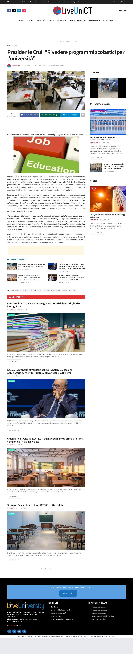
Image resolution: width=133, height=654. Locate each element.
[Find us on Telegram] (19, 10)
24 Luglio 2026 (64, 282)
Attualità (61, 20)
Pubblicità (62, 2)
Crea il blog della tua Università (62, 619)
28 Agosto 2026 (24, 269)
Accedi (123, 10)
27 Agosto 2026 (64, 271)
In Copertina (108, 20)
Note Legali (13, 625)
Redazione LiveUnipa (98, 613)
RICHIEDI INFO (68, 593)
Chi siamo (54, 607)
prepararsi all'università (52, 290)
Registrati (76, 2)
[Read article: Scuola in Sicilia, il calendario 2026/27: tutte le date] (46, 530)
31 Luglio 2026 (109, 171)
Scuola (15, 45)
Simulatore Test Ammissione (38, 2)
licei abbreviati (36, 290)
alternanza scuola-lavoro (20, 290)
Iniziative (17, 2)
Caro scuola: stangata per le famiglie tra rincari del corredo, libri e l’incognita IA (43, 305)
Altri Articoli (46, 568)
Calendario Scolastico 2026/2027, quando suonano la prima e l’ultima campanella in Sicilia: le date (29, 278)
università (72, 290)
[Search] (125, 20)
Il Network (10, 2)
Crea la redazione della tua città (102, 616)
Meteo (94, 188)
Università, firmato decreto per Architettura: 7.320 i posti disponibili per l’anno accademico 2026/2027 (72, 278)
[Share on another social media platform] (83, 115)
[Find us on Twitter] (14, 10)
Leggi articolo (15, 361)
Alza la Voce (24, 2)
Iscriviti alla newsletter (99, 619)
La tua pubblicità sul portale (61, 610)
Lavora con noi (56, 616)
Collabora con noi (53, 2)
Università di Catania (44, 20)
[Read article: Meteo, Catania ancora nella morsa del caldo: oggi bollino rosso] (108, 199)
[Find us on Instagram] (24, 10)
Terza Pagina (93, 20)
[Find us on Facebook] (9, 10)
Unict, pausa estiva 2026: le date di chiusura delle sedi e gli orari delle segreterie (114, 166)
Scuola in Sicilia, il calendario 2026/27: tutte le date (35, 505)
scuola (65, 290)
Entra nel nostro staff (58, 613)
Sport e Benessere (76, 20)
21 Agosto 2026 (24, 282)
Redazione (16, 66)
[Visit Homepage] (73, 10)
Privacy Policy (111, 636)
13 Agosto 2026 (22, 508)
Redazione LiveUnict (98, 607)
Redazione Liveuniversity (100, 610)
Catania (29, 20)
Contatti (68, 2)
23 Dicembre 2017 (28, 66)
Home (21, 20)
